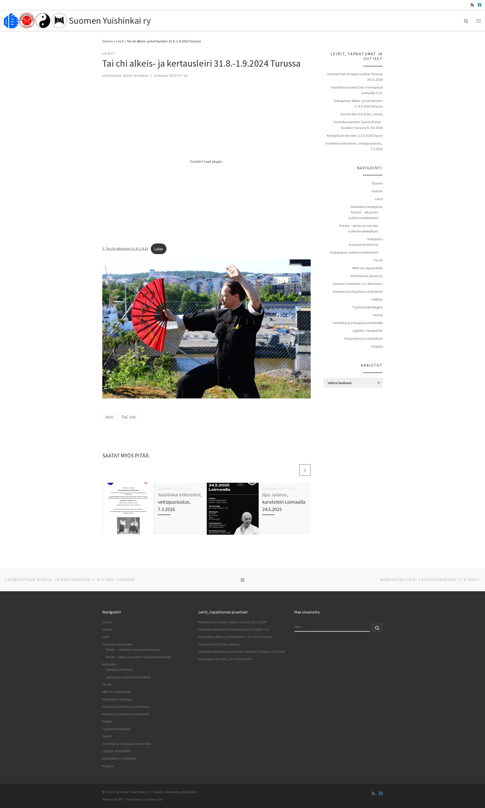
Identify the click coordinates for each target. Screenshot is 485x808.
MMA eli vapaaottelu (367, 268)
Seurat (378, 315)
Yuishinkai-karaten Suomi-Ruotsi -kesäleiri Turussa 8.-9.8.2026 (358, 125)
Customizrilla (153, 799)
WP (121, 799)
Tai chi (378, 260)
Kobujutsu (375, 239)
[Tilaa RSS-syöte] (472, 5)
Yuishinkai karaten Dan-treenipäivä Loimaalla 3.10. (357, 90)
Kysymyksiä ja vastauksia (364, 338)
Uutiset (377, 191)
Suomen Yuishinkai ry (132, 792)
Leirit (120, 41)
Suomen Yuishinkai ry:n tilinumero (358, 283)
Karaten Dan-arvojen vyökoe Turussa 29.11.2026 (355, 77)
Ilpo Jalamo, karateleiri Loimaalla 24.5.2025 (283, 502)
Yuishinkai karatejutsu (366, 206)
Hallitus (377, 299)
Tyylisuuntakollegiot (367, 307)
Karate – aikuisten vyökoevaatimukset (363, 215)
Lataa (158, 248)
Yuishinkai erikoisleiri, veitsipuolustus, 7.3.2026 (180, 502)
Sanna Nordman (136, 75)
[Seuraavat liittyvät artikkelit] (305, 470)
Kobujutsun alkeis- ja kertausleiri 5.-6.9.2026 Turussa (358, 103)
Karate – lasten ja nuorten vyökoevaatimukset (359, 228)
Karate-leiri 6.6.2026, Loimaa (362, 114)
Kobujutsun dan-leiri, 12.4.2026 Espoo (355, 135)
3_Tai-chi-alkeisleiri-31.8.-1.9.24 (125, 248)
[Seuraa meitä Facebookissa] (479, 5)
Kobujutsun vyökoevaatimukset (354, 252)
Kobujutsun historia (363, 244)
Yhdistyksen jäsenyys (366, 276)
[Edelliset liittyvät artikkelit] (293, 470)
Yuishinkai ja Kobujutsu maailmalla (357, 322)
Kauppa (377, 346)
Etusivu (107, 41)
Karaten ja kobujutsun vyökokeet (358, 291)
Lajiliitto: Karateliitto (368, 330)
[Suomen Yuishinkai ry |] (35, 19)
